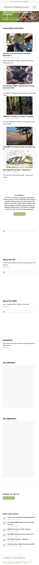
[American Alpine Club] (11, 372)
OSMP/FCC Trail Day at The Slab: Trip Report (18, 116)
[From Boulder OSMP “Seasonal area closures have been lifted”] (19, 75)
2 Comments (6, 118)
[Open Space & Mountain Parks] (27, 400)
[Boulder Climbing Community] (11, 400)
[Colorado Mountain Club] (11, 386)
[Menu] (33, 7)
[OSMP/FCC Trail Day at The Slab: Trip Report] (19, 105)
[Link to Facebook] (28, 559)
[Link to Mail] (34, 559)
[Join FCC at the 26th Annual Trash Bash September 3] (19, 42)
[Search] (29, 7)
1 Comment (6, 172)
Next (35, 17)
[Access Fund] (27, 372)
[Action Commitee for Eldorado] (27, 386)
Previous (5, 17)
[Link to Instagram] (31, 559)
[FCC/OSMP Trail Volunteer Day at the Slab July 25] (19, 136)
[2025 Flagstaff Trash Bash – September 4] (19, 159)
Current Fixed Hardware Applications (19, 1)
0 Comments (6, 57)
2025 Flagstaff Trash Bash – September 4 (17, 170)
